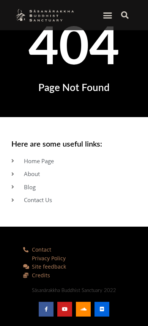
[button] (108, 15)
